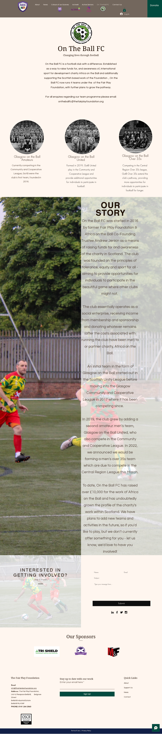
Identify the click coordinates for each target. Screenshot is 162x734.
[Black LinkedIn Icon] (112, 612)
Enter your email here (71, 682)
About (126, 683)
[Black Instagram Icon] (126, 612)
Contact (127, 697)
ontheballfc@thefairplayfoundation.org (81, 101)
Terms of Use (75, 731)
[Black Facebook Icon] (117, 612)
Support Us (128, 688)
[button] (124, 10)
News (126, 692)
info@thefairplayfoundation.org (24, 688)
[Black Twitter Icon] (121, 612)
